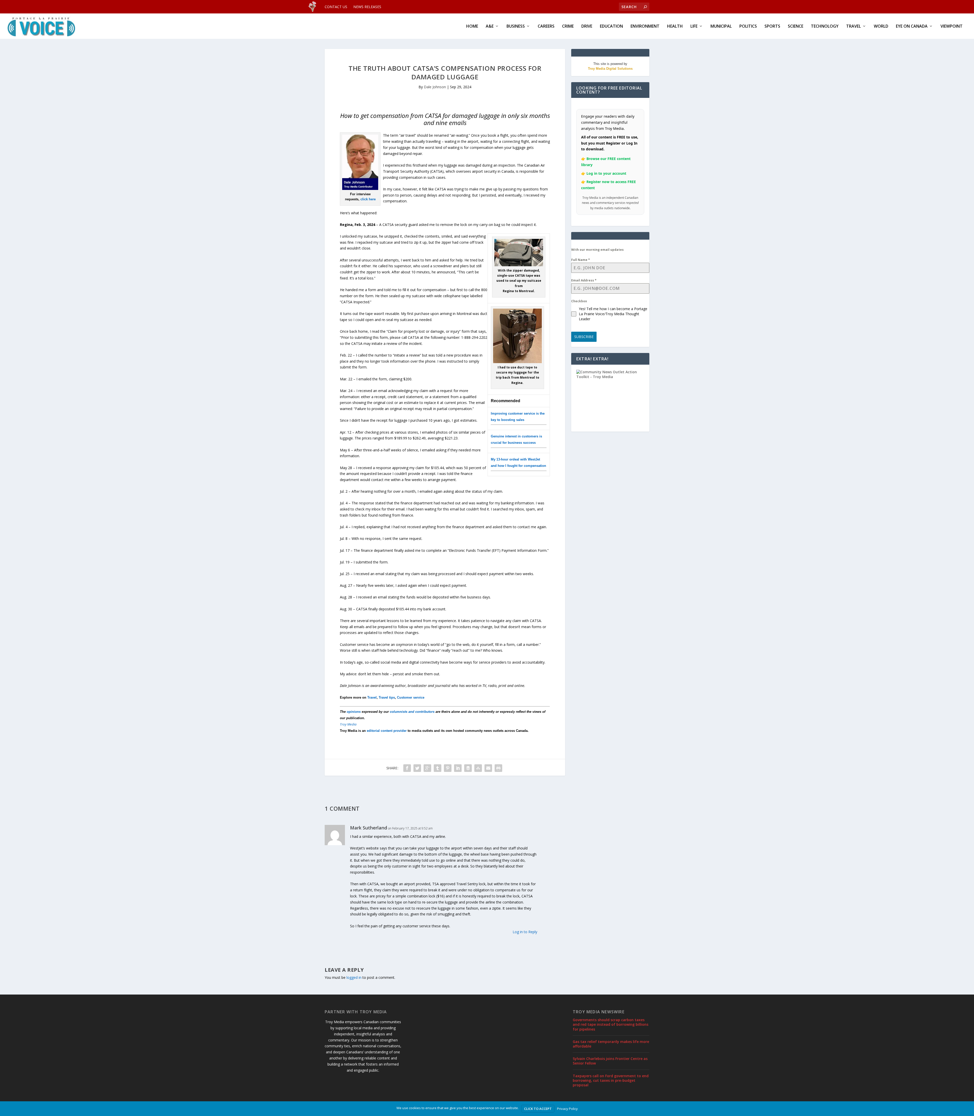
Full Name (580, 260)
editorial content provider (387, 731)
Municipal (721, 26)
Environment (645, 26)
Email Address (584, 280)
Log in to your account (606, 173)
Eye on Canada (912, 26)
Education (611, 26)
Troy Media (348, 724)
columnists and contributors (412, 712)
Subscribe (584, 336)
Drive (586, 26)
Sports (772, 26)
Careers (546, 26)
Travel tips (387, 697)
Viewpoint (952, 26)
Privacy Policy (567, 1108)
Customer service (410, 697)
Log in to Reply (525, 931)
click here (368, 199)
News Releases (367, 6)
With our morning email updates (597, 249)
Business (516, 26)
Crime (568, 26)
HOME (472, 26)
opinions (354, 712)
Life (694, 26)
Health (675, 26)
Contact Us (336, 6)
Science (795, 26)
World (881, 26)
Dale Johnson (435, 86)
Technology (825, 26)
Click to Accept (538, 1108)
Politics (748, 26)
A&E (490, 26)
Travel (853, 26)
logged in (353, 977)
